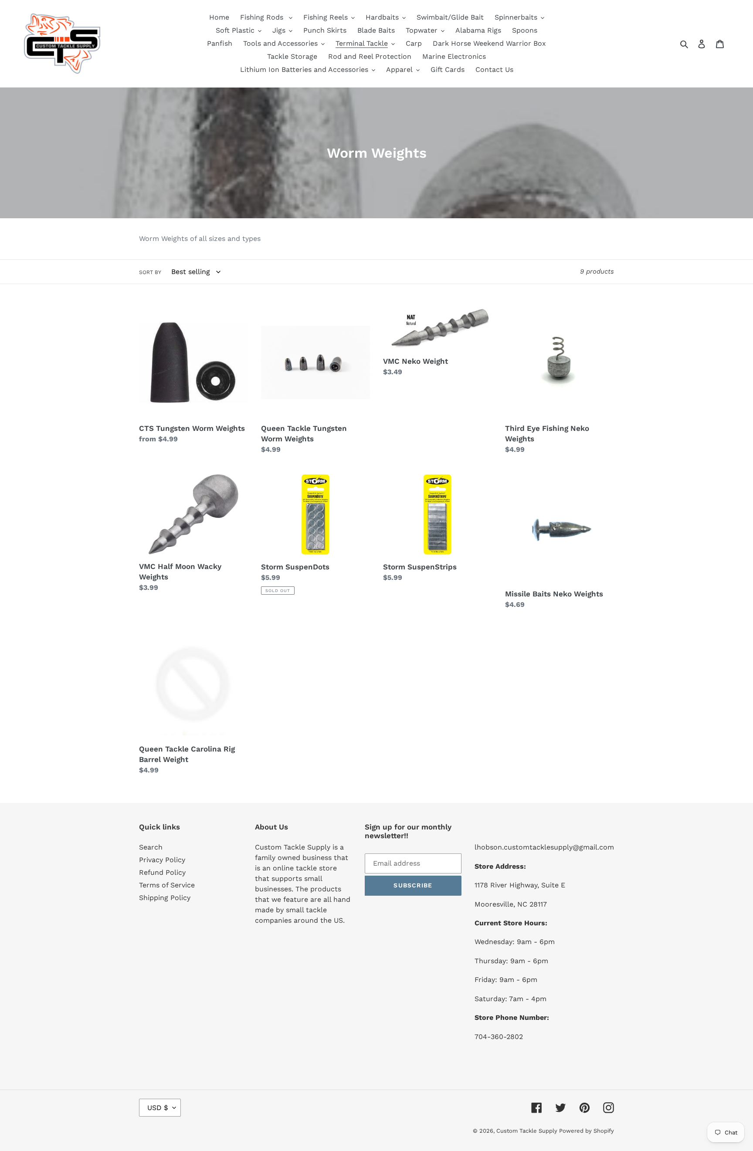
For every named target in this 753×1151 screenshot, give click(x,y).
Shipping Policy (164, 898)
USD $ (157, 1108)
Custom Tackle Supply (527, 1130)
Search (151, 847)
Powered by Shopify (586, 1130)
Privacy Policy (162, 860)
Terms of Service (167, 885)
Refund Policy (162, 872)
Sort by (150, 272)
